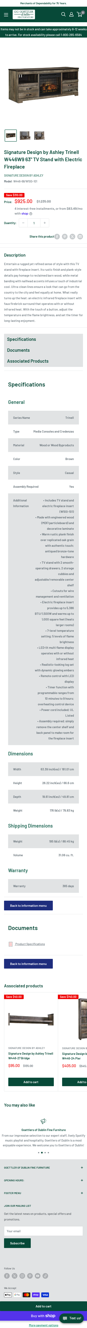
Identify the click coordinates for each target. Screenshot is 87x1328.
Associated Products (28, 360)
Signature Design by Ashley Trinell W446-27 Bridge (30, 1056)
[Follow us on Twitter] (14, 1276)
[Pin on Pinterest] (65, 236)
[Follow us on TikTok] (45, 1276)
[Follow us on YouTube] (37, 1276)
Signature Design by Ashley (23, 175)
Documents (18, 350)
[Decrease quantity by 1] (23, 223)
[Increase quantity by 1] (44, 223)
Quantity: (10, 223)
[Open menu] (6, 14)
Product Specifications (30, 944)
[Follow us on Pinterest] (30, 1276)
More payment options (43, 1325)
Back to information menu (28, 905)
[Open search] (63, 14)
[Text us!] (71, 1319)
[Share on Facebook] (57, 236)
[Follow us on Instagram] (22, 1276)
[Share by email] (80, 236)
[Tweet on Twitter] (72, 236)
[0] (79, 14)
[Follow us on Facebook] (7, 1276)
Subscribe (17, 1243)
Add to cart (43, 1306)
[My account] (71, 14)
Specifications (21, 339)
